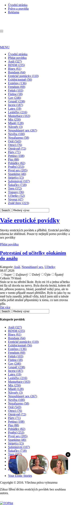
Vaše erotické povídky (30, 220)
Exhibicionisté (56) (20, 79)
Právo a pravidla (18, 8)
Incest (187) (15, 105)
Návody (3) (15, 126)
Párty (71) (14, 152)
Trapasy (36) (16, 192)
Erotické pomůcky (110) (23, 76)
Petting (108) (16, 156)
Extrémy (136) (17, 83)
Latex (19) (14, 108)
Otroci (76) (15, 145)
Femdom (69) (16, 87)
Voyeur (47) (15, 199)
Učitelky (50, 267)
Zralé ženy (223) (18, 203)
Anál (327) (15, 61)
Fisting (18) (15, 94)
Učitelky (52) (16, 195)
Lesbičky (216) (17, 112)
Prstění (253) (16, 166)
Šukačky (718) (17, 185)
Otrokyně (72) (17, 148)
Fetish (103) (15, 90)
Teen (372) (15, 188)
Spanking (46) (17, 174)
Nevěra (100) (16, 134)
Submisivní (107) (19, 181)
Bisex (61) (14, 68)
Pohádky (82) (16, 163)
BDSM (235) (16, 65)
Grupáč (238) (16, 101)
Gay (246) (14, 97)
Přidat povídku (17, 57)
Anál (17, 267)
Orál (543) (14, 141)
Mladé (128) (16, 123)
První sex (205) (17, 170)
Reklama (13, 12)
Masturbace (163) (19, 116)
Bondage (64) (16, 72)
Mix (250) (14, 119)
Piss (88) (13, 159)
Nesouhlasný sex (32, 267)
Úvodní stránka (17, 5)
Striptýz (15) (16, 177)
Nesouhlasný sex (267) (22, 130)
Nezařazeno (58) (18, 137)
